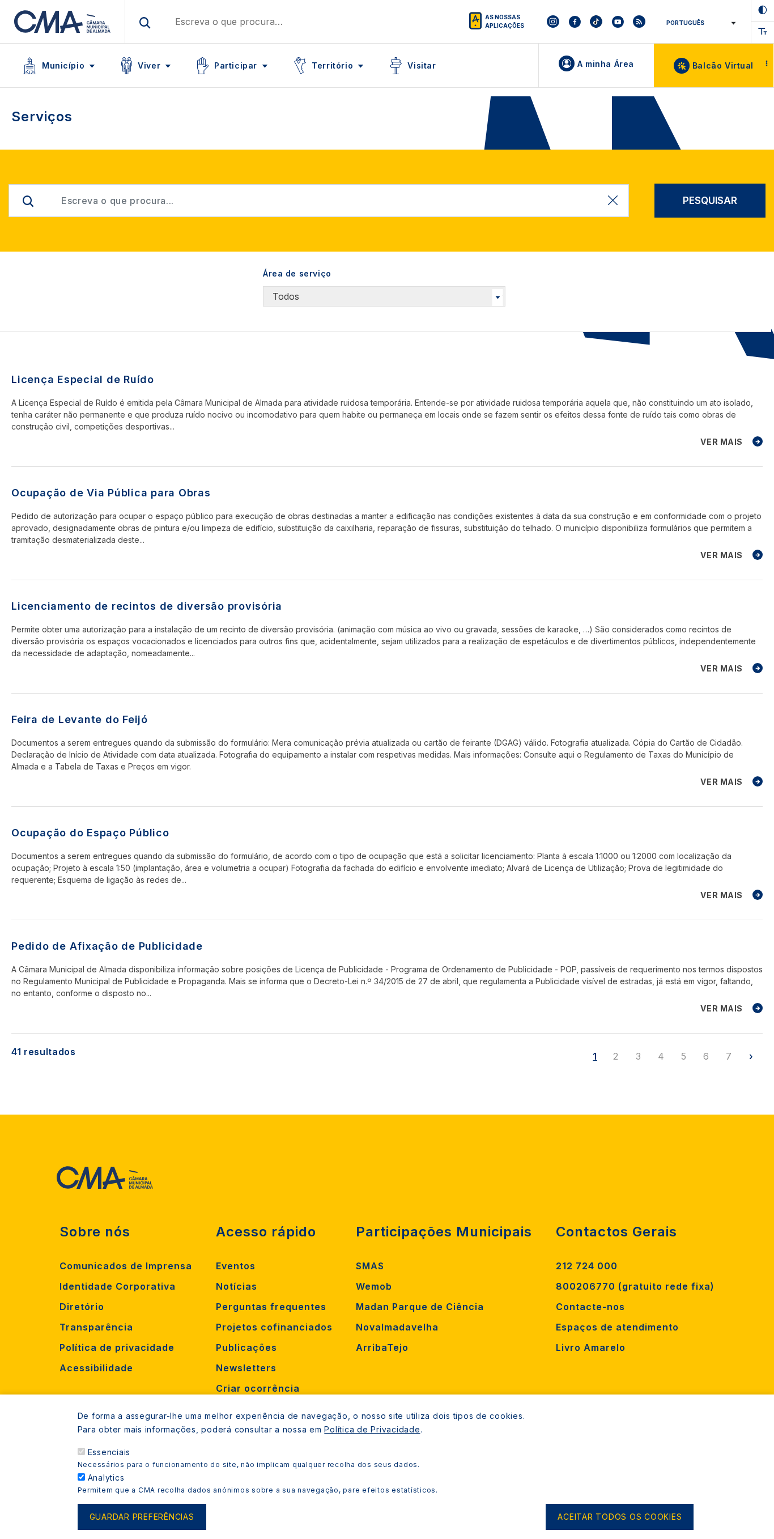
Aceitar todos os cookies (620, 1517)
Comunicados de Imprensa (125, 1266)
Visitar (421, 65)
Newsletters (246, 1368)
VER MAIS (721, 442)
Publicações (246, 1347)
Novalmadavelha (397, 1327)
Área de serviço (297, 273)
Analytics (106, 1477)
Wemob (374, 1286)
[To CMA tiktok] (596, 21)
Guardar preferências (142, 1517)
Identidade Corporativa (117, 1286)
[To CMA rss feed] (639, 21)
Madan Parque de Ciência (420, 1306)
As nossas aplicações (504, 21)
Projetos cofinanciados (274, 1327)
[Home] (62, 21)
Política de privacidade (117, 1347)
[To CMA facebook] (574, 21)
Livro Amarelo (591, 1347)
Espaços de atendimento (617, 1327)
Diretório (81, 1306)
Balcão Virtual (723, 65)
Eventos (236, 1266)
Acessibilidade (96, 1368)
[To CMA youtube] (617, 21)
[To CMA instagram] (553, 21)
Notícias (236, 1286)
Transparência (96, 1327)
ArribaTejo (382, 1347)
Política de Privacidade (372, 1429)
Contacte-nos (590, 1306)
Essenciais (109, 1452)
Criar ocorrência (258, 1388)
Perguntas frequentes (271, 1306)
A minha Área (605, 64)
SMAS (370, 1266)
